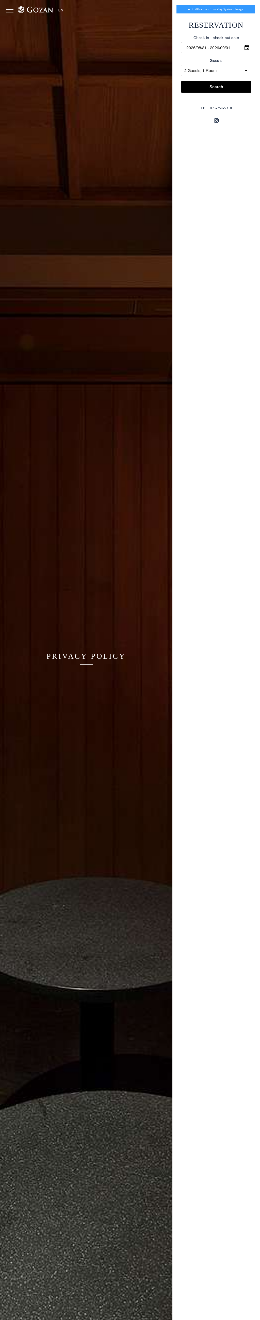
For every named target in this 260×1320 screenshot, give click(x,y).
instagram (216, 120)
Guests (216, 60)
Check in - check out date (216, 37)
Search (216, 87)
